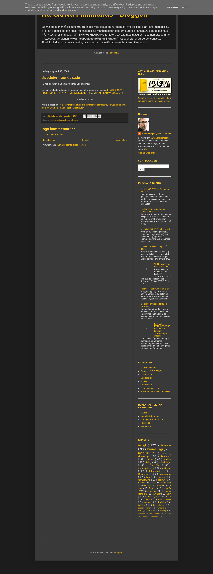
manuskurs (148, 453)
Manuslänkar (146, 385)
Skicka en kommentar (55, 134)
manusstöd (166, 483)
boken (53, 120)
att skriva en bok (50, 108)
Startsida (86, 140)
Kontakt (144, 381)
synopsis (145, 516)
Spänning (148, 499)
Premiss (153, 488)
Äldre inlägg (121, 140)
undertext (162, 508)
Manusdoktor (146, 378)
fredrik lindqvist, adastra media (156, 133)
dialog (62, 108)
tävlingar (157, 494)
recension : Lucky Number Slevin (155, 229)
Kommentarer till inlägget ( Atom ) (72, 145)
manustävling (144, 480)
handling (163, 511)
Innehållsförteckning (150, 416)
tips (148, 477)
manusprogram (152, 496)
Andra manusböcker (150, 388)
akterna (148, 502)
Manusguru (165, 474)
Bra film (156, 465)
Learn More (171, 7)
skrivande (113, 105)
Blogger (118, 552)
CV (145, 149)
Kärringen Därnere (146, 511)
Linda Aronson (156, 513)
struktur (162, 480)
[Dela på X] (92, 116)
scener (70, 108)
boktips (142, 505)
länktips (165, 445)
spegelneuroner (145, 508)
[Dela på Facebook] (95, 116)
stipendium (151, 491)
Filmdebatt (156, 471)
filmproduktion (159, 505)
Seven (168, 513)
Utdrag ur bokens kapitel (152, 419)
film (61, 105)
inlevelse (142, 513)
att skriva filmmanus (86, 105)
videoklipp (144, 456)
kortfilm (167, 459)
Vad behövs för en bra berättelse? (162, 265)
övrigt (143, 445)
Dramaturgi (155, 449)
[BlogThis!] (88, 116)
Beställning (146, 426)
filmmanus (70, 105)
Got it (185, 7)
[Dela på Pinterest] (99, 116)
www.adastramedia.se (161, 138)
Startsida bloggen (149, 368)
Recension (144, 474)
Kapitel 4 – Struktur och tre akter (155, 289)
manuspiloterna (146, 468)
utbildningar (165, 462)
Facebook (113, 53)
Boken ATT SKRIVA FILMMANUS (155, 391)
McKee (159, 485)
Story (169, 494)
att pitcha (162, 502)
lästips (162, 477)
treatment (156, 516)
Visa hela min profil (146, 153)
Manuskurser (146, 374)
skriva (122, 105)
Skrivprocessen (164, 499)
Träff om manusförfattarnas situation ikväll (153, 210)
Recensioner (146, 423)
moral (168, 496)
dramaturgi (102, 105)
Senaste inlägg (49, 140)
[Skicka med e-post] (84, 116)
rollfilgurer (79, 108)
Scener (75, 120)
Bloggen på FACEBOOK (151, 371)
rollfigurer (67, 120)
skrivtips (147, 485)
